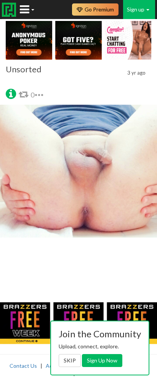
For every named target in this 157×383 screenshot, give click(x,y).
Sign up (136, 9)
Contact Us (23, 365)
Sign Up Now (102, 360)
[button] (11, 93)
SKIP (70, 360)
